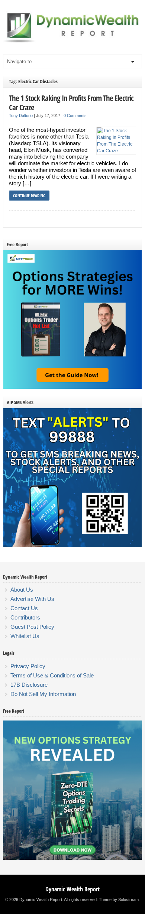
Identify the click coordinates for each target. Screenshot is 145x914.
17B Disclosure (29, 685)
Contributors (25, 617)
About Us (21, 589)
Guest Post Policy (32, 627)
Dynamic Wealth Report (72, 889)
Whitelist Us (24, 636)
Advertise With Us (32, 599)
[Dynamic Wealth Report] (72, 42)
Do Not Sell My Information (43, 694)
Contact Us (24, 608)
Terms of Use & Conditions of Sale (52, 675)
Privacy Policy (27, 666)
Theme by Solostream (119, 899)
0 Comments (75, 115)
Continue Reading (29, 195)
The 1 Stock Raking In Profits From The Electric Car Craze (71, 102)
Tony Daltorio (21, 115)
